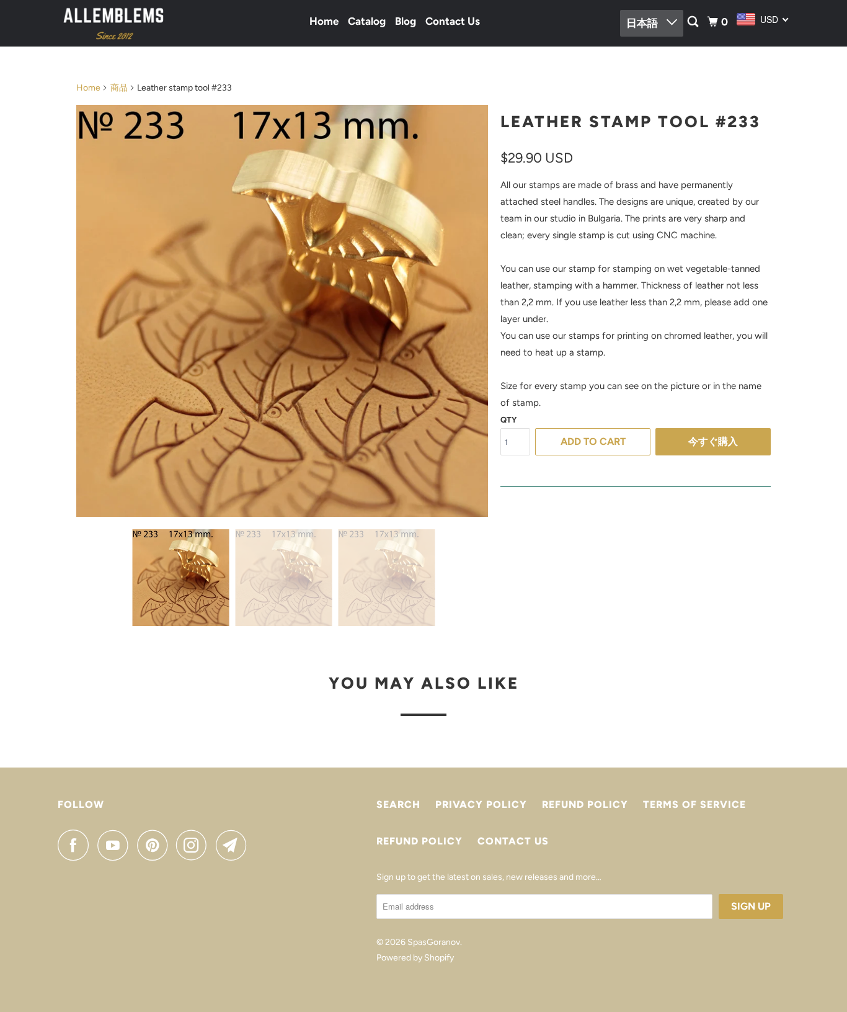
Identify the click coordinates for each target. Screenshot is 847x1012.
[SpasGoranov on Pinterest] (155, 845)
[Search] (694, 22)
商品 (119, 88)
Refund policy (585, 804)
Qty (508, 419)
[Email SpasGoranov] (234, 845)
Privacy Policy (481, 804)
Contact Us (452, 21)
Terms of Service (694, 804)
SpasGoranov (433, 942)
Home (324, 21)
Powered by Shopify (415, 957)
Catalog (367, 21)
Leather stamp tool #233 (630, 122)
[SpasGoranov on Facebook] (76, 845)
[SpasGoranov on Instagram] (194, 845)
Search (398, 804)
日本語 (643, 23)
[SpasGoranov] (113, 23)
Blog (405, 21)
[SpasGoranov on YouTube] (116, 845)
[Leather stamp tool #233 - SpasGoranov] (282, 311)
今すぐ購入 (713, 441)
